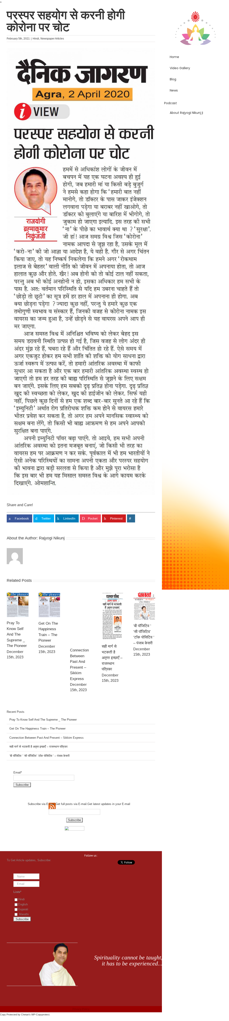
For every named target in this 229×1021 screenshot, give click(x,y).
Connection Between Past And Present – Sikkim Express (46, 737)
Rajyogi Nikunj (52, 538)
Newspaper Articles (52, 38)
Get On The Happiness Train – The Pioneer (37, 728)
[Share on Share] (131, 518)
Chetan (25, 1014)
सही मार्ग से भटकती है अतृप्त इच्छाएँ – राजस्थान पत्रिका (112, 657)
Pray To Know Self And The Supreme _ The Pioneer (17, 634)
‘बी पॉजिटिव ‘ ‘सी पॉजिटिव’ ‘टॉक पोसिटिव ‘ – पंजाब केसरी (39, 755)
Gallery (18, 605)
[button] (195, 125)
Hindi (36, 38)
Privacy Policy (80, 1009)
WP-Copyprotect (40, 1014)
